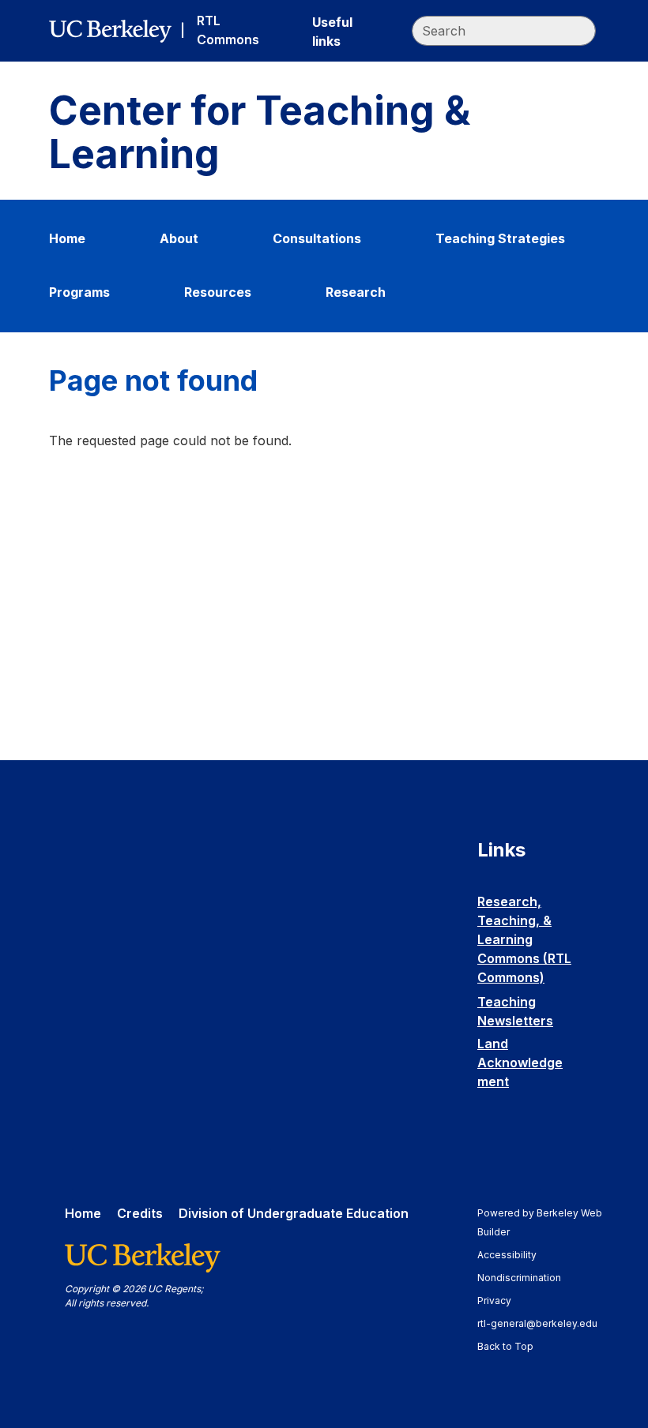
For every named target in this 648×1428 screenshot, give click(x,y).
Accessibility (514, 1255)
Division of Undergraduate (294, 1213)
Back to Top (505, 1346)
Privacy (501, 1300)
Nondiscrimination (526, 1278)
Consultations (317, 238)
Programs (79, 292)
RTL (228, 30)
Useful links (332, 31)
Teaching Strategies (500, 238)
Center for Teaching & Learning (259, 132)
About (179, 238)
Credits (140, 1213)
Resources (217, 292)
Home (67, 238)
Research (356, 292)
